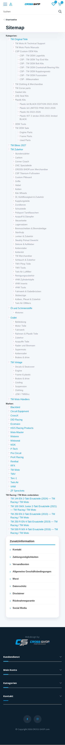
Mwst (16, 578)
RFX (12, 465)
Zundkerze (20, 205)
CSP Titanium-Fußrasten (27, 173)
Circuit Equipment (19, 411)
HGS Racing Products (21, 428)
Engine (18, 371)
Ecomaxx (15, 424)
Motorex (19, 312)
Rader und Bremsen (25, 345)
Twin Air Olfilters (23, 303)
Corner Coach (22, 161)
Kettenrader (21, 353)
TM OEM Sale (22, 128)
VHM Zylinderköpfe (24, 279)
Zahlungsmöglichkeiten (25, 557)
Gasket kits (20, 92)
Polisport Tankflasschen (27, 213)
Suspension (21, 386)
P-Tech (14, 449)
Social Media (20, 608)
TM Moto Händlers (20, 399)
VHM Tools (20, 287)
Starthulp (19, 232)
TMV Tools (20, 268)
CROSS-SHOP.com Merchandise (31, 169)
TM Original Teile (19, 39)
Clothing (19, 390)
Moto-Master (17, 432)
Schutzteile (20, 209)
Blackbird (15, 407)
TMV (12, 474)
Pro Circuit (15, 453)
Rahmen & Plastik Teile (26, 334)
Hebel (18, 185)
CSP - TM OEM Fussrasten (33, 75)
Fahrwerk (19, 330)
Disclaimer (18, 593)
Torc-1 (13, 478)
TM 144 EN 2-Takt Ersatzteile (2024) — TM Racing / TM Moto (32, 500)
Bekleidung (20, 322)
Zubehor (19, 338)
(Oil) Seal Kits (22, 96)
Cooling (19, 382)
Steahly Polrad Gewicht (26, 240)
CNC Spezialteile (23, 165)
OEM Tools (20, 124)
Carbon (18, 157)
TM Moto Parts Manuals (27, 47)
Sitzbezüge (20, 295)
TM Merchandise (23, 256)
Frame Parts (26, 136)
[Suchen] (60, 11)
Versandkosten (21, 564)
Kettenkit (19, 252)
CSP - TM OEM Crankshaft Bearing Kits (39, 67)
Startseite (11, 19)
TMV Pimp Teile (23, 264)
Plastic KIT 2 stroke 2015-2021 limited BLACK (38, 117)
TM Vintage (16, 362)
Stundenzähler (22, 153)
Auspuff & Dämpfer (24, 216)
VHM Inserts (21, 283)
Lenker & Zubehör (24, 236)
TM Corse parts (23, 88)
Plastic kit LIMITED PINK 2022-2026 (38, 108)
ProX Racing (17, 457)
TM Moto (15, 470)
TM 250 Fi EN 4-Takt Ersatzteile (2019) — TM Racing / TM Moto (34, 523)
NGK (13, 445)
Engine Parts (26, 132)
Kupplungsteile (22, 201)
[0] (53, 4)
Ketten (18, 189)
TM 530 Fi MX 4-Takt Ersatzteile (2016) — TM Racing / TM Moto (34, 531)
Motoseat (15, 440)
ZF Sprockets (17, 490)
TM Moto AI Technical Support (30, 43)
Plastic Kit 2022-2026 (30, 112)
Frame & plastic (23, 374)
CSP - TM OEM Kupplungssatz (35, 71)
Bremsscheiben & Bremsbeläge (30, 228)
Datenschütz (20, 586)
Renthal (14, 461)
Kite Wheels (21, 193)
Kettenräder (21, 248)
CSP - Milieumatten (29, 79)
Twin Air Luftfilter (23, 272)
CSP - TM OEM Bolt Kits (32, 63)
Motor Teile (20, 326)
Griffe (18, 181)
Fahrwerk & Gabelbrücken (28, 291)
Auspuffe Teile (22, 341)
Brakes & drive (22, 357)
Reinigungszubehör (24, 275)
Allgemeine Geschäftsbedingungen (32, 571)
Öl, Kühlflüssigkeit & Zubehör (29, 197)
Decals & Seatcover (25, 367)
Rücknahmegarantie (24, 600)
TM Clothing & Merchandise (29, 84)
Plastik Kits (20, 100)
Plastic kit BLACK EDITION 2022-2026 (39, 104)
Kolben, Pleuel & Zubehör (28, 299)
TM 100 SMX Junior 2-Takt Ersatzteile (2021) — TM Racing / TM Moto (33, 508)
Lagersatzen (21, 224)
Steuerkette (21, 220)
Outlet (13, 317)
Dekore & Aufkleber (24, 244)
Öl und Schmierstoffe (21, 308)
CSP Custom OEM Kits (26, 51)
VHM (13, 486)
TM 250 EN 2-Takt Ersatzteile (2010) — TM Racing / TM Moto (32, 516)
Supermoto (20, 349)
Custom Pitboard (23, 177)
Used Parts (25, 140)
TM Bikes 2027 (18, 145)
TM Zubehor (16, 149)
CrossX (14, 415)
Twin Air (14, 482)
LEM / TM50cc (22, 394)
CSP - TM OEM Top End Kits (34, 59)
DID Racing (16, 419)
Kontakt (17, 549)
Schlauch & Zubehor (25, 260)
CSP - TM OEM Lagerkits (32, 55)
